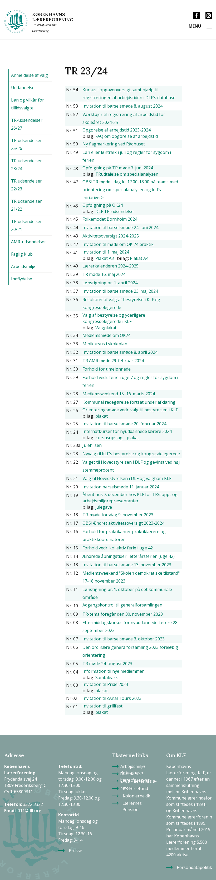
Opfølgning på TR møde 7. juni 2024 (117, 168)
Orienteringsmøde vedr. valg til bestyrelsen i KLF (130, 410)
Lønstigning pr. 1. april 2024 (110, 283)
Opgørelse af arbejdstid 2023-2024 (116, 130)
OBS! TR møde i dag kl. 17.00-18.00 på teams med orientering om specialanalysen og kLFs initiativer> (130, 189)
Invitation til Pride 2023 (105, 684)
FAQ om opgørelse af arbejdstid (126, 136)
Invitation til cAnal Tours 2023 (111, 698)
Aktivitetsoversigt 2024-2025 (110, 236)
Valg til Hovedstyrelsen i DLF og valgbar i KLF (126, 478)
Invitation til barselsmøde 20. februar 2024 (124, 424)
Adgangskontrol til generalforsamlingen (122, 605)
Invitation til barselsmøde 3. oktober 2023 (123, 639)
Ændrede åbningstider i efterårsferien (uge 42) (128, 556)
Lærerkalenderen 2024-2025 (110, 266)
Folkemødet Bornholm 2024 (109, 219)
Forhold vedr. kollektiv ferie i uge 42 (117, 548)
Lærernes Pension (132, 801)
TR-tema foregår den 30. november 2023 (122, 614)
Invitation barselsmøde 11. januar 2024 (120, 487)
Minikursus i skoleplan (104, 344)
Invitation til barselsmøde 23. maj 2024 (120, 291)
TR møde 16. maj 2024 (103, 274)
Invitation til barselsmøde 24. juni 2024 (120, 227)
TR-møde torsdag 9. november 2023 (117, 515)
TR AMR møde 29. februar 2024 (113, 360)
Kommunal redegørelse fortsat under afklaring (128, 402)
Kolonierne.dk (136, 794)
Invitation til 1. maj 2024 (105, 252)
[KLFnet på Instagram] (208, 15)
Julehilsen (92, 445)
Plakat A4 (139, 258)
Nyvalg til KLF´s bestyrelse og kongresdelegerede (131, 454)
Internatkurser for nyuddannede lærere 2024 (127, 431)
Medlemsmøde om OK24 (106, 335)
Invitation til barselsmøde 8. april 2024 (120, 352)
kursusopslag (108, 438)
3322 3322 (33, 802)
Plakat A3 (104, 258)
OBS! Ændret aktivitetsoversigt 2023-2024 (123, 523)
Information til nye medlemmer (113, 671)
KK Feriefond (135, 787)
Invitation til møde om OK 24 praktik (118, 244)
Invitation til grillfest (102, 706)
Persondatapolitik (194, 865)
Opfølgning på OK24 (102, 205)
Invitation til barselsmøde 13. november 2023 (126, 565)
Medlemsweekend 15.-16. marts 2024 (118, 394)
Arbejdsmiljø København (132, 764)
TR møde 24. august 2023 (107, 663)
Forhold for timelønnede (106, 369)
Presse (75, 849)
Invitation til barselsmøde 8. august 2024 (122, 106)
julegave (103, 507)
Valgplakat (105, 328)
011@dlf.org (29, 809)
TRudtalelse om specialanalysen (126, 174)
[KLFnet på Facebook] (196, 15)
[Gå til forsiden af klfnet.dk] (16, 21)
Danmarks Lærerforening (135, 772)
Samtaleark (106, 677)
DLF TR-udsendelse (115, 211)
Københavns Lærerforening (52, 17)
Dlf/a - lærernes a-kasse (138, 779)
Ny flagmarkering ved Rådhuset (113, 144)
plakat (101, 416)
